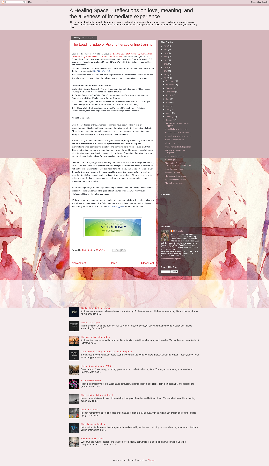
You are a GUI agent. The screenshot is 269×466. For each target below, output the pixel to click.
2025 (166, 50)
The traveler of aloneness (175, 176)
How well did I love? (173, 172)
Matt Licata (178, 231)
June (168, 102)
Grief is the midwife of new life (96, 308)
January (169, 120)
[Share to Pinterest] (124, 250)
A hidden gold (170, 160)
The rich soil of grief (90, 322)
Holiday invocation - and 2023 (96, 366)
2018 (166, 75)
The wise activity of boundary (95, 337)
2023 (166, 57)
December (170, 81)
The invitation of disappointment (97, 395)
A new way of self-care (174, 156)
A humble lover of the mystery (177, 129)
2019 (166, 71)
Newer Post (79, 263)
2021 (166, 64)
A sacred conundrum (91, 380)
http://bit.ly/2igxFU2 (101, 71)
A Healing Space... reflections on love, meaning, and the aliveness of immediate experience (131, 13)
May (168, 106)
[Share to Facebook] (121, 250)
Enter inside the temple (174, 140)
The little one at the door (93, 424)
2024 (166, 53)
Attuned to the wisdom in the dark (179, 136)
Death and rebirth (89, 409)
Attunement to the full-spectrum (178, 147)
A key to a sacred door (174, 169)
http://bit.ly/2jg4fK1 (116, 206)
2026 (166, 46)
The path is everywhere (174, 183)
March (168, 113)
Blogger (151, 460)
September (170, 92)
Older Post (147, 263)
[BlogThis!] (116, 250)
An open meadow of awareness (178, 133)
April (168, 110)
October (169, 88)
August (169, 95)
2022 (166, 60)
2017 (166, 78)
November (170, 85)
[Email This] (114, 250)
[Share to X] (119, 250)
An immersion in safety (92, 438)
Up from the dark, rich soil (175, 180)
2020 (166, 67)
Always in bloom (171, 143)
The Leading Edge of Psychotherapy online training (178, 164)
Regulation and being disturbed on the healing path (106, 351)
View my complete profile (171, 259)
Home (113, 263)
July (168, 99)
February (170, 117)
